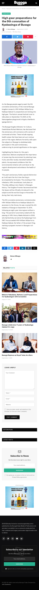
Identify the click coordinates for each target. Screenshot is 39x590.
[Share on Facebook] (7, 36)
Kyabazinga (6, 13)
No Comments (7, 32)
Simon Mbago (11, 29)
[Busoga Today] (20, 3)
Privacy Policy (16, 477)
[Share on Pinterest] (28, 36)
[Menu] (3, 3)
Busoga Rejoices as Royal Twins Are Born (17, 355)
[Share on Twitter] (17, 36)
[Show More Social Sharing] (35, 36)
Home (3, 8)
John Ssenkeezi (6, 584)
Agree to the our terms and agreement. (20, 568)
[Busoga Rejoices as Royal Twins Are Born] (19, 343)
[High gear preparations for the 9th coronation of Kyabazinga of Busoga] (19, 52)
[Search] (36, 3)
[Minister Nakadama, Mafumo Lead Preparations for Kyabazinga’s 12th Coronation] (19, 282)
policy (25, 568)
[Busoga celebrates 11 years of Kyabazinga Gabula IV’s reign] (19, 312)
